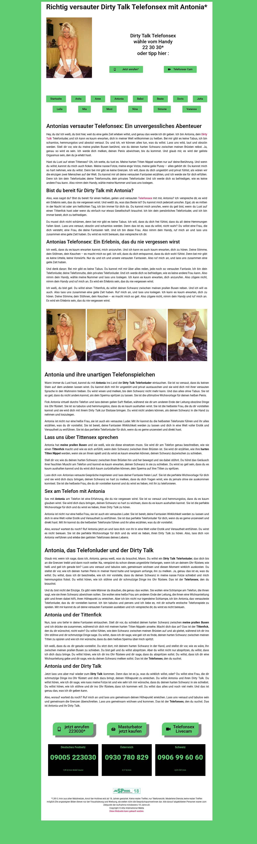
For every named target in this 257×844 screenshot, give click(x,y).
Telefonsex (145, 198)
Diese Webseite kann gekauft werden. (126, 811)
